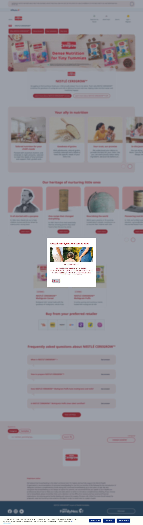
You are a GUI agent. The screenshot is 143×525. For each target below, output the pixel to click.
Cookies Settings (95, 520)
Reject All (109, 520)
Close (56, 281)
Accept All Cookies (123, 520)
